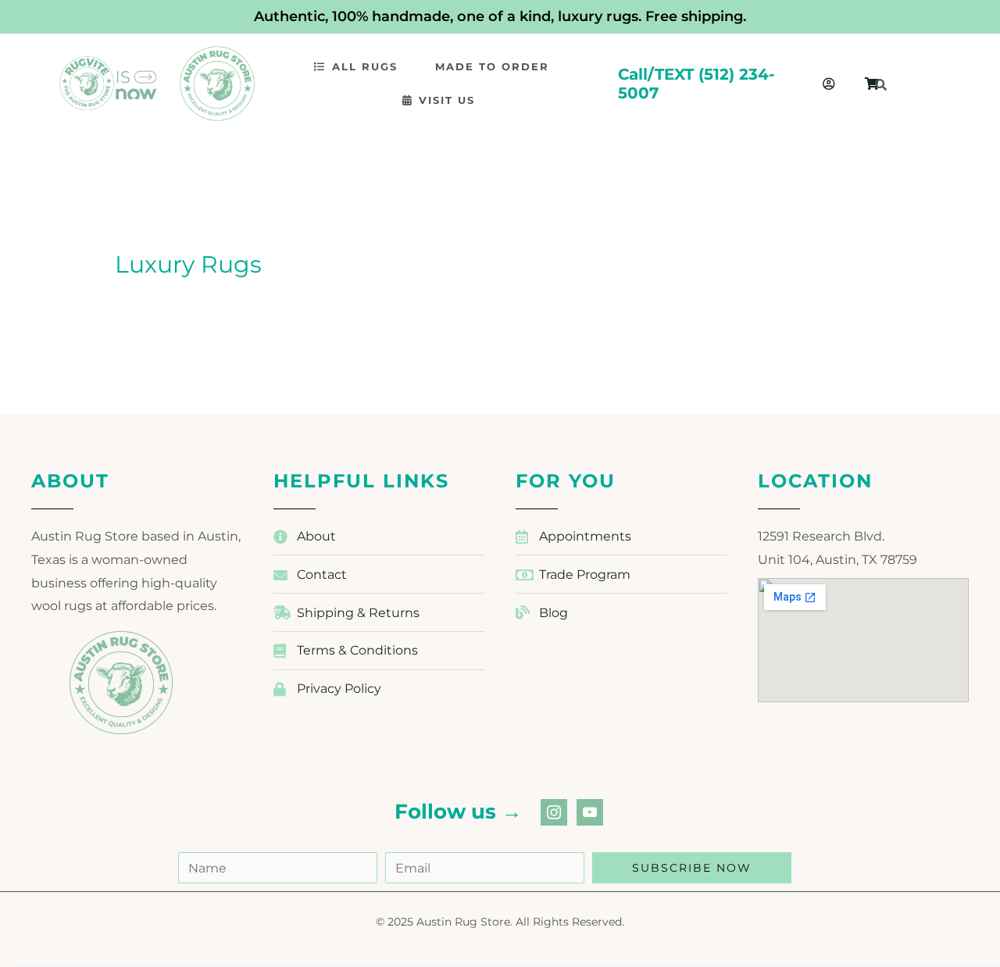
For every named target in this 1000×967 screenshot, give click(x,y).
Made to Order (492, 66)
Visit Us (447, 100)
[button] (362, 67)
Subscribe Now (692, 868)
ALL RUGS (365, 66)
